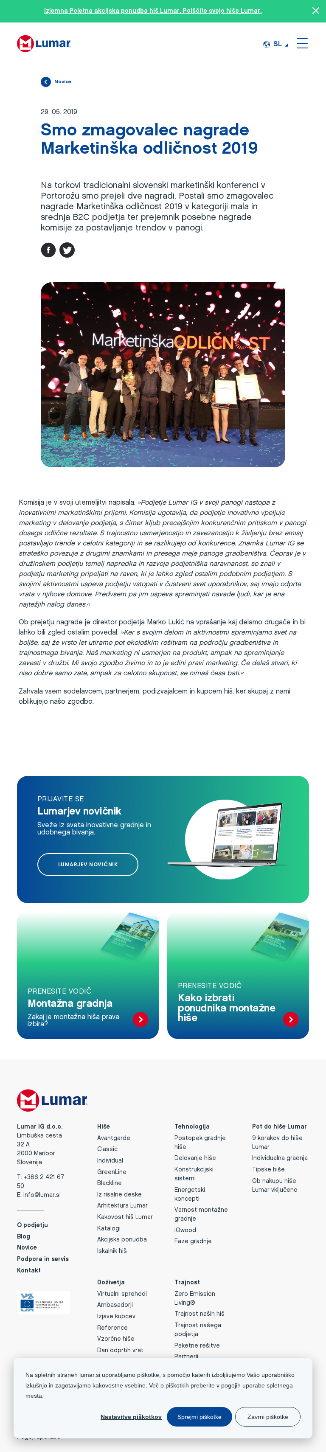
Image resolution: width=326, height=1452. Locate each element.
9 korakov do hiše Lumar (277, 1143)
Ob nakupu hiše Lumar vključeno (275, 1186)
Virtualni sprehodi (122, 1294)
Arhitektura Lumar (122, 1206)
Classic (107, 1149)
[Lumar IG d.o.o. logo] (44, 43)
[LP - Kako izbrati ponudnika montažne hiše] (290, 1020)
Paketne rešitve (197, 1346)
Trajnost (187, 1283)
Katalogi (109, 1229)
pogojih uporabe (243, 1385)
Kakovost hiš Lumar (125, 1217)
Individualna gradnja (280, 1158)
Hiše (103, 1127)
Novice (62, 81)
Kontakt (29, 1271)
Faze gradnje (193, 1241)
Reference (112, 1328)
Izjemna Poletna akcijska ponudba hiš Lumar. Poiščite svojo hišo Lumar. (153, 11)
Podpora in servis (43, 1259)
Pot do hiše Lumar (279, 1127)
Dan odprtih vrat (120, 1351)
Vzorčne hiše (116, 1339)
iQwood (185, 1230)
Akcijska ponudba (122, 1240)
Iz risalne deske (119, 1195)
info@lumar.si (42, 1195)
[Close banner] (316, 11)
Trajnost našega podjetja (197, 1330)
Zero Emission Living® (194, 1299)
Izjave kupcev (116, 1317)
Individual (110, 1161)
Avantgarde (113, 1138)
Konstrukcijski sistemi (194, 1174)
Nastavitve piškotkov (131, 1416)
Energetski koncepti (189, 1195)
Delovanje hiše (195, 1158)
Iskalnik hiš (112, 1251)
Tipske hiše (268, 1170)
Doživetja (111, 1283)
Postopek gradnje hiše (200, 1143)
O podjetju (32, 1225)
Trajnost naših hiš (199, 1314)
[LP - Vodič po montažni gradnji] (140, 1020)
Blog (23, 1237)
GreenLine (111, 1172)
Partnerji (186, 1357)
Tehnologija (192, 1127)
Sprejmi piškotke (199, 1416)
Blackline (109, 1183)
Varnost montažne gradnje (201, 1215)
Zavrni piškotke (267, 1416)
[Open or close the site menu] (302, 43)
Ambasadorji (115, 1305)
